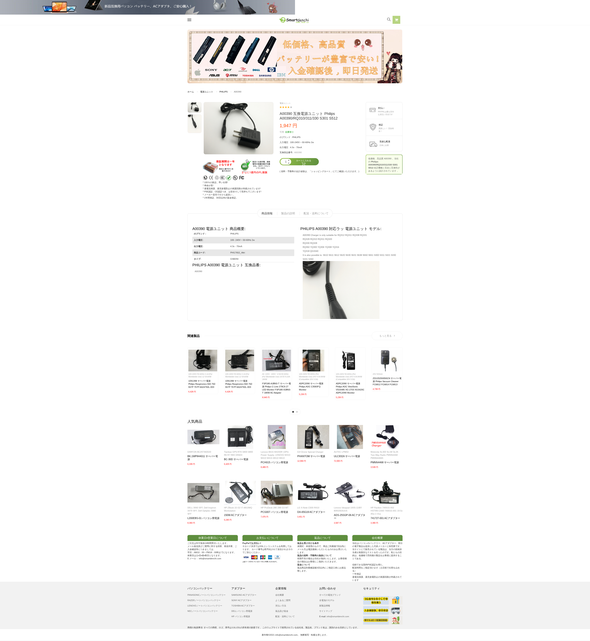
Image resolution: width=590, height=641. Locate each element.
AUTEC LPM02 (341, 452)
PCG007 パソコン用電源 (274, 512)
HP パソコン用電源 (240, 616)
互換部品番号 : (287, 152)
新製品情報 (324, 605)
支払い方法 (280, 605)
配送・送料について (316, 213)
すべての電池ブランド (330, 595)
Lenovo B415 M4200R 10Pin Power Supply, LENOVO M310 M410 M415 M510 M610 (275, 455)
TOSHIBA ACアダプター (243, 605)
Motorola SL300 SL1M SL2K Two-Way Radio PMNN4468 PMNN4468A (384, 455)
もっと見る (385, 335)
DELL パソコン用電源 (241, 611)
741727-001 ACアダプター (385, 518)
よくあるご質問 (282, 600)
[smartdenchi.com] (295, 20)
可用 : (282, 132)
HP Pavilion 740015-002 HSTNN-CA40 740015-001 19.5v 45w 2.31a (387, 510)
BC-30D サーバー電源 (236, 459)
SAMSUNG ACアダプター (243, 595)
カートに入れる (303, 160)
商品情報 (267, 213)
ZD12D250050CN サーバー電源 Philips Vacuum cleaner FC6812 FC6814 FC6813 (387, 381)
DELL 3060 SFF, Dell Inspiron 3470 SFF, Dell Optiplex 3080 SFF (201, 510)
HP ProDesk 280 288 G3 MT (275, 507)
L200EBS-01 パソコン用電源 (203, 518)
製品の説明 (288, 213)
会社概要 (279, 595)
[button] (396, 20)
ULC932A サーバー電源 (347, 456)
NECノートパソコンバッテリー (202, 611)
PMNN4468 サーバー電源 (385, 462)
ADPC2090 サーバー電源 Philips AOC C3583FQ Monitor (311, 386)
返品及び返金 (281, 611)
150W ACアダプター (235, 515)
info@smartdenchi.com (337, 616)
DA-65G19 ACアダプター (311, 512)
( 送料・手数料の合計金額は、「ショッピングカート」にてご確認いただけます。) (319, 171)
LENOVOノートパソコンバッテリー (204, 605)
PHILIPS (223, 91)
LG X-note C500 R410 (308, 507)
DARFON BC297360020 (199, 452)
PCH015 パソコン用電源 (274, 462)
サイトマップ (325, 611)
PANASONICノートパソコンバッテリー (206, 595)
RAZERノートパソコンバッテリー (203, 600)
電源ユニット (206, 91)
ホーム (190, 91)
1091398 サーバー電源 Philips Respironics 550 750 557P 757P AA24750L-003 (201, 384)
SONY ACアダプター (241, 600)
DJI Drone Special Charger (310, 452)
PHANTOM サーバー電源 (311, 456)
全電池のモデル (326, 600)
